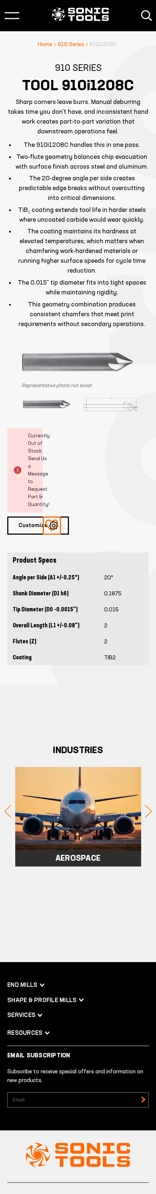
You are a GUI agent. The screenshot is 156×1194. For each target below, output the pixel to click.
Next (148, 811)
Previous (8, 811)
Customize (33, 525)
